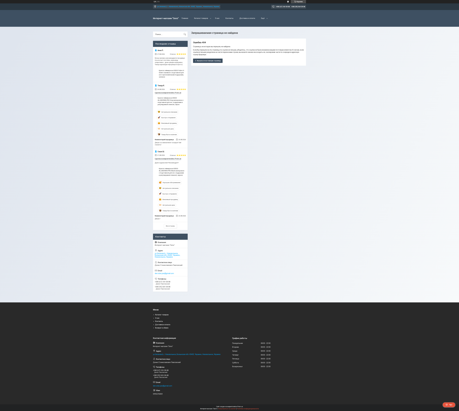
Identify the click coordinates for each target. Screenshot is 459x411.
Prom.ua (240, 406)
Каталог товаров (201, 18)
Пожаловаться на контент (227, 409)
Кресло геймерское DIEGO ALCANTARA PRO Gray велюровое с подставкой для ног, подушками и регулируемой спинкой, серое (170, 101)
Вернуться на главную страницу (209, 61)
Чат (450, 405)
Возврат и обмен (161, 328)
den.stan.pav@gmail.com (164, 273)
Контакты (229, 18)
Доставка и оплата (247, 18)
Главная (185, 18)
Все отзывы (170, 226)
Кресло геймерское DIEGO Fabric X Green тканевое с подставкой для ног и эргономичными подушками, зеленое (171, 74)
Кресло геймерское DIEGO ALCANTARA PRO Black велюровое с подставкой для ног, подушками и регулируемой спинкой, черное (171, 172)
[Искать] (185, 34)
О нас (217, 18)
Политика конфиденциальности (248, 409)
